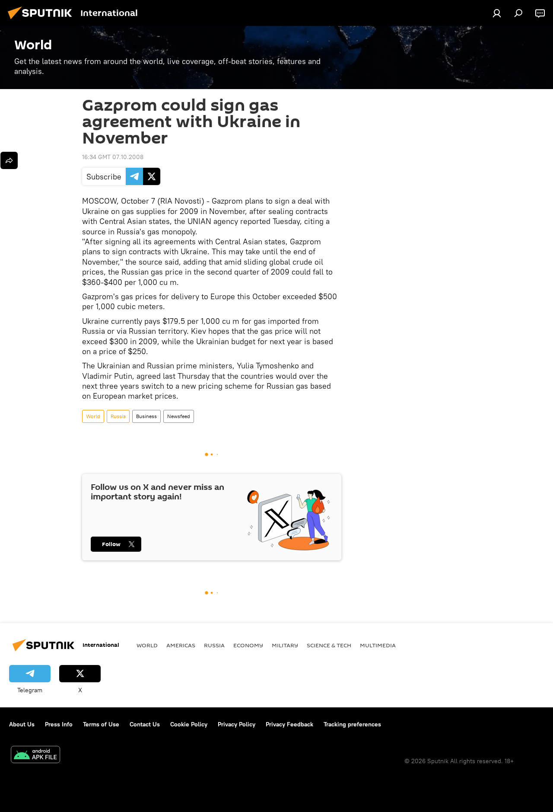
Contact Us (145, 724)
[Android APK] (35, 755)
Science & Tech (329, 645)
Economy (248, 645)
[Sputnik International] (42, 20)
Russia (118, 416)
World (93, 416)
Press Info (59, 724)
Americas (180, 645)
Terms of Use (101, 724)
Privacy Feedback (289, 724)
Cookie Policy (188, 724)
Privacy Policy (236, 724)
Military (285, 645)
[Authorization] (496, 13)
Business (146, 416)
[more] (9, 160)
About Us (22, 724)
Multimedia (378, 645)
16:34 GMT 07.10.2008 (112, 157)
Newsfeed (178, 416)
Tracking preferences (352, 724)
